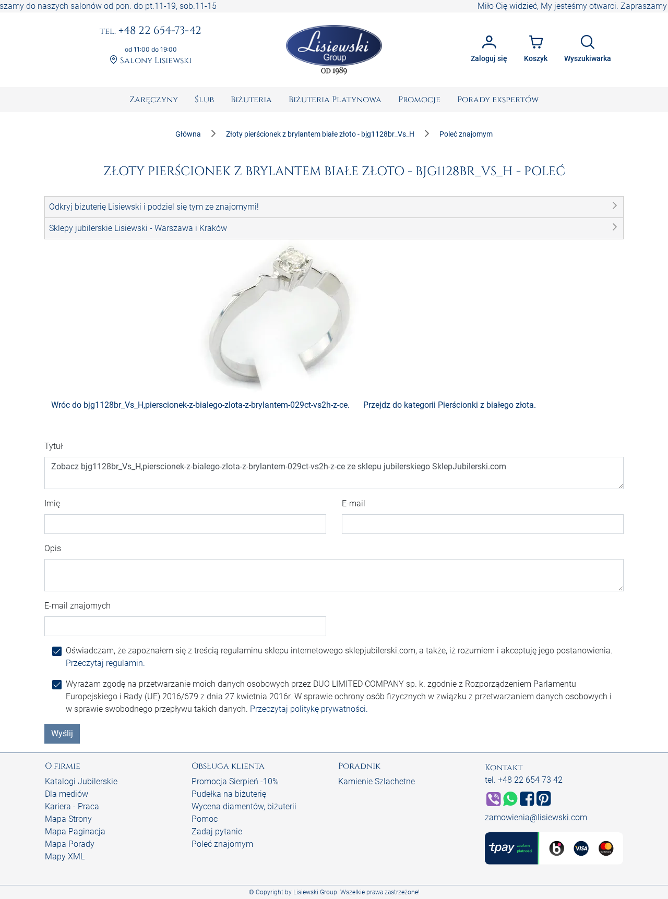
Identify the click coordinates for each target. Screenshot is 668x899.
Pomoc (205, 819)
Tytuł (53, 446)
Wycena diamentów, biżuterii (244, 806)
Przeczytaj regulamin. (105, 663)
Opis (52, 548)
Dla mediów (66, 794)
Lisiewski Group (315, 892)
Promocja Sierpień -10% (235, 781)
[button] (334, 207)
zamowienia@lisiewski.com (536, 817)
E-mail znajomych (77, 606)
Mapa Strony (68, 819)
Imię (52, 503)
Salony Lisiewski (155, 60)
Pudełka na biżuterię (229, 794)
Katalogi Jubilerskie (81, 781)
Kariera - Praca (72, 806)
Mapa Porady (69, 844)
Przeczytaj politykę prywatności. (309, 709)
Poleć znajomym (222, 844)
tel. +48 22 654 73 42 (524, 780)
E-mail (353, 503)
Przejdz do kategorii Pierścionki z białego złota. (449, 405)
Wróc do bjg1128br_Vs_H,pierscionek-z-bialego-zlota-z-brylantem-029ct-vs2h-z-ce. (200, 405)
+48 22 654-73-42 (150, 31)
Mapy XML (65, 856)
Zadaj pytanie (217, 831)
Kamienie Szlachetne (376, 781)
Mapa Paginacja (75, 831)
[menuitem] (153, 99)
